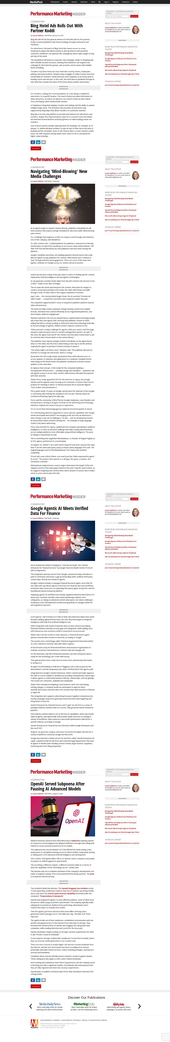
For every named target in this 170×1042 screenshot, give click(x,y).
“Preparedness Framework (51, 896)
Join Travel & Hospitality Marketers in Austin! (122, 85)
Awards (74, 2)
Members (84, 2)
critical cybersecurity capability (61, 893)
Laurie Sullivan (38, 36)
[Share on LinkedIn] (38, 142)
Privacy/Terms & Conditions (98, 1020)
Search (99, 2)
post (64, 441)
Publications (55, 2)
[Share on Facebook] (33, 142)
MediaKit (56, 1020)
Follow (135, 2)
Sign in (106, 2)
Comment (36, 148)
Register (116, 2)
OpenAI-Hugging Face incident (75, 888)
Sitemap (84, 1020)
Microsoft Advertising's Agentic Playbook (120, 70)
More (93, 2)
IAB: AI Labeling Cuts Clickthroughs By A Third (122, 74)
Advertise (125, 2)
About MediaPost (46, 1020)
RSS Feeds (77, 1020)
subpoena (75, 840)
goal (92, 874)
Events (65, 2)
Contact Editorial (66, 1020)
